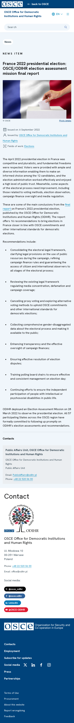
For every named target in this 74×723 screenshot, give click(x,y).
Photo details (65, 120)
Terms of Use (11, 692)
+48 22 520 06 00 (23, 479)
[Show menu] (67, 14)
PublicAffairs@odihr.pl (25, 474)
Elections (29, 146)
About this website (14, 704)
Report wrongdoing (14, 710)
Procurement (11, 698)
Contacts (9, 644)
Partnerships (12, 678)
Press (7, 671)
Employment (12, 651)
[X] (25, 664)
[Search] (65, 27)
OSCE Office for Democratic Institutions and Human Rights (22, 14)
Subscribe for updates (18, 658)
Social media (12, 665)
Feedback (9, 716)
